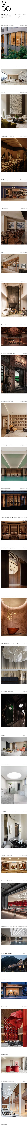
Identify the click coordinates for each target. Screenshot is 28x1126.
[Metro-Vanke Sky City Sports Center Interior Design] (14, 936)
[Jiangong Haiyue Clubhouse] (14, 464)
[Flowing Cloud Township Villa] (14, 963)
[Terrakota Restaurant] (14, 336)
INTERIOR (4, 17)
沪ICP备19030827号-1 (4, 1124)
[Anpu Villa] (14, 111)
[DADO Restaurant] (14, 191)
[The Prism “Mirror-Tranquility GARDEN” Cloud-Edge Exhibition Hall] (14, 530)
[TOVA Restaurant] (14, 228)
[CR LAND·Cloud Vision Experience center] (14, 831)
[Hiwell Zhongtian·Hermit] (14, 500)
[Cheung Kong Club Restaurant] (14, 710)
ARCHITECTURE (6, 16)
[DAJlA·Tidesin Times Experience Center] (14, 617)
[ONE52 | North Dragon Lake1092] (14, 43)
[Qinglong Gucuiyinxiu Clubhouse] (14, 1100)
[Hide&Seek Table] (14, 1065)
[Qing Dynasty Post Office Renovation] (14, 374)
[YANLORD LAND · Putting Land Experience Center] (14, 665)
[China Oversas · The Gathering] (14, 901)
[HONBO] (14, 263)
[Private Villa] (14, 746)
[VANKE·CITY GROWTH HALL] (14, 990)
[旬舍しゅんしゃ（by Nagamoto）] (14, 155)
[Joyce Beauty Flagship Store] (14, 865)
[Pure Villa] (14, 300)
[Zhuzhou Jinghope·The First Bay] (14, 420)
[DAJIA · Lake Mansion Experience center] (14, 569)
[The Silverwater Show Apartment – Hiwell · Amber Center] (14, 77)
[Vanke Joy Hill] (14, 1028)
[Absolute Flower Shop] (14, 785)
